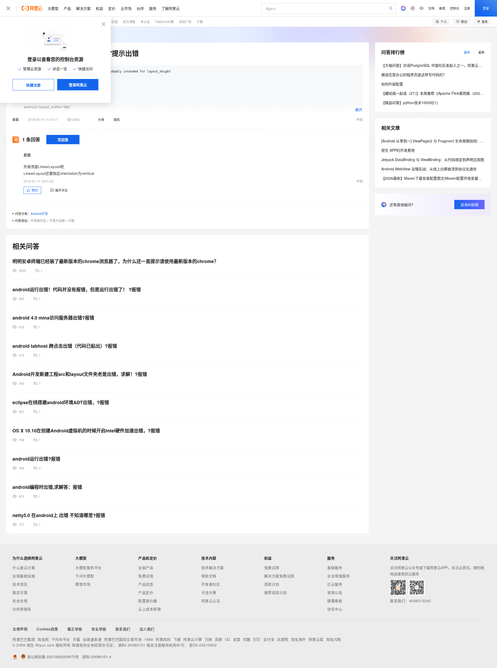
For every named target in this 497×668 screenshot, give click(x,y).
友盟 (236, 639)
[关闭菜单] (8, 8)
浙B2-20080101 (131, 645)
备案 (442, 8)
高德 (218, 639)
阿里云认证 (210, 600)
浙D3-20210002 (203, 645)
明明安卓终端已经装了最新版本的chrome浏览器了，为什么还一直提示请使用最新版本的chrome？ (115, 261)
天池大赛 (208, 592)
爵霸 (15, 119)
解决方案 (83, 8)
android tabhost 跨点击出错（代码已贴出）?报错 (64, 346)
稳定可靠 (19, 592)
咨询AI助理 (469, 204)
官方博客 (129, 21)
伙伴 (140, 8)
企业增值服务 (338, 575)
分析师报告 (21, 609)
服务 (152, 8)
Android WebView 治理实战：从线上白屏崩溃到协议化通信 (429, 168)
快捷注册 (33, 85)
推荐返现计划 (275, 592)
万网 (208, 639)
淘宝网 (43, 639)
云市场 (126, 8)
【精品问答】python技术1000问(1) (409, 102)
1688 (148, 639)
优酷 (247, 639)
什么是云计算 (23, 567)
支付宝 (269, 639)
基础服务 (334, 567)
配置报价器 (147, 600)
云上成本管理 (149, 609)
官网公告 (334, 592)
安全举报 (98, 628)
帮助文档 (208, 575)
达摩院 (282, 639)
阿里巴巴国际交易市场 (123, 639)
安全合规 (19, 600)
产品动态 (145, 584)
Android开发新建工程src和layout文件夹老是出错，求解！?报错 (79, 374)
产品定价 (145, 592)
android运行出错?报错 (36, 458)
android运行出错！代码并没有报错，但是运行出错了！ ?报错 (76, 289)
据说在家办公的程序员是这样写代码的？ (414, 74)
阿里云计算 (192, 639)
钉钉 (257, 639)
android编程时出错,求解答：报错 (47, 487)
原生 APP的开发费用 (398, 150)
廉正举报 (74, 628)
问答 (71, 220)
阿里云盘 (316, 639)
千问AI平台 (61, 639)
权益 (99, 8)
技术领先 (19, 584)
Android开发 (39, 213)
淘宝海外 (298, 639)
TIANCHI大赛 (164, 21)
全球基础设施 (23, 575)
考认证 (145, 21)
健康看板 (334, 600)
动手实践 (111, 21)
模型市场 (82, 584)
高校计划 (271, 584)
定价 (111, 8)
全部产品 (145, 567)
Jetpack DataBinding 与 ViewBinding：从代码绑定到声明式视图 (432, 159)
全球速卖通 (92, 639)
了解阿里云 (171, 8)
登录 (486, 8)
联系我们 (122, 628)
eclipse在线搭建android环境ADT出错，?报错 (60, 402)
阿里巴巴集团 (23, 639)
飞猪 (177, 639)
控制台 (454, 8)
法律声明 (19, 628)
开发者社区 (38, 220)
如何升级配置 (392, 83)
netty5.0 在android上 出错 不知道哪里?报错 (58, 515)
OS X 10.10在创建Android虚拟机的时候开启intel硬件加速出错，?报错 (86, 430)
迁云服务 (334, 584)
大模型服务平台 (88, 567)
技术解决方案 (212, 567)
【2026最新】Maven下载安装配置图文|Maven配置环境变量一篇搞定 (437, 178)
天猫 (76, 639)
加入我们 (147, 628)
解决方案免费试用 (279, 575)
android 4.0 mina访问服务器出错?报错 (53, 317)
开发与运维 (57, 220)
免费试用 (145, 575)
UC (227, 639)
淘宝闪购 (333, 639)
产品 (67, 8)
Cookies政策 (47, 628)
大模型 (53, 8)
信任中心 (334, 609)
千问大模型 (84, 575)
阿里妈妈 (163, 639)
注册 (467, 8)
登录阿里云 (78, 84)
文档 (431, 8)
